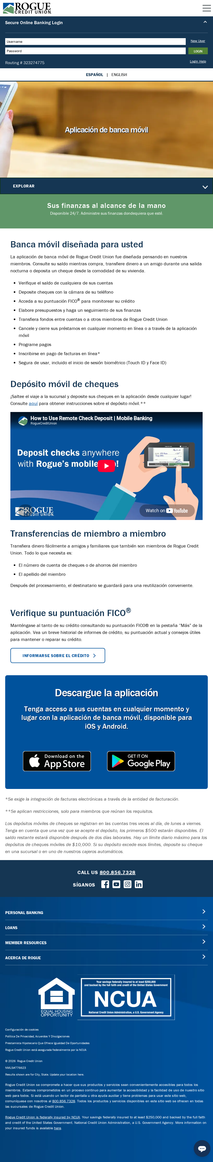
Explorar (24, 185)
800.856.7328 (63, 1101)
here (57, 1128)
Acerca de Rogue (23, 957)
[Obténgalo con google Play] (141, 761)
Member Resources (25, 942)
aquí (33, 403)
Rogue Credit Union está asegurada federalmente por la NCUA (45, 1050)
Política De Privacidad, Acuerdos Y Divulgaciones (37, 1036)
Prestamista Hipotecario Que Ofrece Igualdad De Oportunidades (47, 1043)
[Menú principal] (207, 8)
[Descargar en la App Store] (57, 761)
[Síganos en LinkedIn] (139, 884)
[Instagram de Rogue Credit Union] (127, 884)
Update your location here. (67, 1074)
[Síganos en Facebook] (105, 884)
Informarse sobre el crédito (56, 655)
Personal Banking (24, 912)
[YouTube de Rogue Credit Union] (116, 884)
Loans (11, 927)
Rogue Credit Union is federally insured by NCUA (42, 1117)
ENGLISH (119, 74)
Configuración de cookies (22, 1029)
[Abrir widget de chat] (202, 1148)
